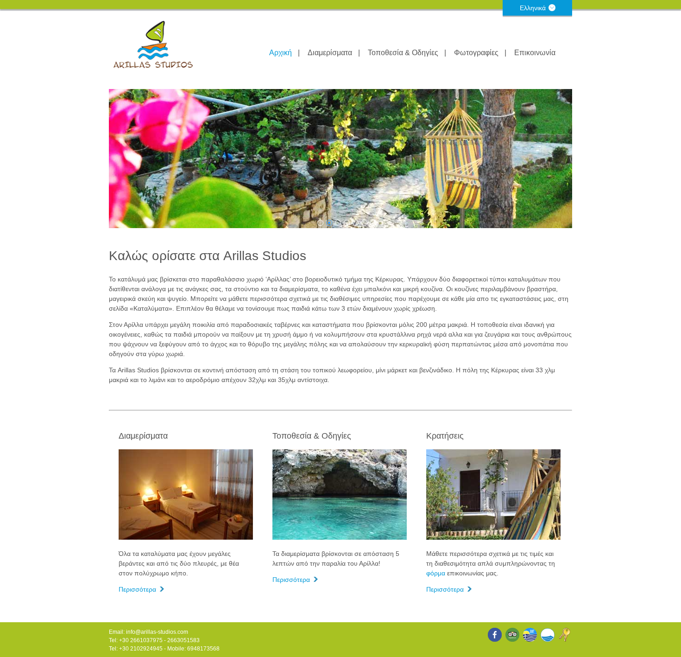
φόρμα (435, 573)
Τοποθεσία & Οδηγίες (403, 53)
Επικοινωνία (534, 53)
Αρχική (280, 53)
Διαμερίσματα (330, 53)
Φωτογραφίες (476, 53)
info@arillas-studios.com (157, 632)
